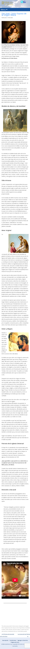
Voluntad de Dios (12, 631)
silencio (19, 629)
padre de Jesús (9, 629)
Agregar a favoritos (23, 640)
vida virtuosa (4, 631)
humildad (27, 628)
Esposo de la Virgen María (19, 628)
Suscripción (5, 640)
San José (15, 629)
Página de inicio (15, 642)
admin (25, 631)
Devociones (15, 626)
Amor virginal (5, 628)
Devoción (10, 628)
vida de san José (24, 629)
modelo (3, 629)
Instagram (21, 626)
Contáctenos (13, 640)
